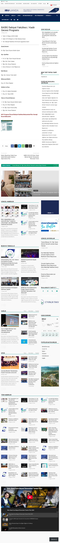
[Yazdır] (30, 146)
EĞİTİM (7, 15)
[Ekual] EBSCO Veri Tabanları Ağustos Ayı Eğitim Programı (13, 474)
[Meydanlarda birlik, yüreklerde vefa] (50, 183)
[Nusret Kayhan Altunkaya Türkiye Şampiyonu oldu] (24, 373)
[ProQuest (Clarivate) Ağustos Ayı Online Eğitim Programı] (4, 457)
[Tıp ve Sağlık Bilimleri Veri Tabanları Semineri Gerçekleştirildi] (10, 320)
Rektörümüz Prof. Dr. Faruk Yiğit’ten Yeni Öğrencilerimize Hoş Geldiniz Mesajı (49, 137)
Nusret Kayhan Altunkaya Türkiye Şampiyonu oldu (32, 373)
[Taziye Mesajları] (18, 19)
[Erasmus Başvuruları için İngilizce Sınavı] (24, 233)
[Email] (26, 146)
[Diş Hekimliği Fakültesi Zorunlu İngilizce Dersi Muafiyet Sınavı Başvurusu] (24, 214)
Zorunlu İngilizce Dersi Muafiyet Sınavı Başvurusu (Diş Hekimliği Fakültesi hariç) (50, 57)
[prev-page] (2, 240)
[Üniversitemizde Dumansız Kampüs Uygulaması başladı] (24, 341)
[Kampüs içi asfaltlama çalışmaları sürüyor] (4, 420)
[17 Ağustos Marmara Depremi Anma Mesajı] (24, 441)
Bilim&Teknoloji (5, 257)
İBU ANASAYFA (34, 3)
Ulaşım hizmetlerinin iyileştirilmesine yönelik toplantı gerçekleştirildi (34, 474)
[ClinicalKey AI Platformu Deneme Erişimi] (4, 448)
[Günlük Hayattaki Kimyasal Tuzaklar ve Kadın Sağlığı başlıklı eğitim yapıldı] (24, 333)
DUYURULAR (5, 19)
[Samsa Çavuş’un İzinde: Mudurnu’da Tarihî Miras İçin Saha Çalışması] (4, 441)
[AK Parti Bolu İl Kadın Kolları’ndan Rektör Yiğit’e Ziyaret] (50, 175)
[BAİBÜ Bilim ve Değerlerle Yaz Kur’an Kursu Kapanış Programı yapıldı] (4, 465)
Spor (3, 353)
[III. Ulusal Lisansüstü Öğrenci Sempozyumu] (44, 465)
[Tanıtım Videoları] (11, 19)
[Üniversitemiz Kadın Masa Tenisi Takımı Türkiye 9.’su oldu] (24, 358)
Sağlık (3, 311)
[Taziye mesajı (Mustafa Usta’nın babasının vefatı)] (24, 465)
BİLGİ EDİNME (19, 3)
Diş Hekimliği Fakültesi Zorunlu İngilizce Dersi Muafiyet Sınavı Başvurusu (49, 50)
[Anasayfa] (2, 15)
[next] (57, 165)
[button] (57, 15)
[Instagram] (48, 291)
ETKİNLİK (48, 15)
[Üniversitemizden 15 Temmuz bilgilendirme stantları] (50, 192)
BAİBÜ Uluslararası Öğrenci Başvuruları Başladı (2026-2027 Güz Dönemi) (50, 144)
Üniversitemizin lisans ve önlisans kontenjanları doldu (13, 429)
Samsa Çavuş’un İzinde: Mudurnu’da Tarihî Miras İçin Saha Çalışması (14, 441)
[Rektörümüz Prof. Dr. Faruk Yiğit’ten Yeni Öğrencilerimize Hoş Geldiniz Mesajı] (24, 429)
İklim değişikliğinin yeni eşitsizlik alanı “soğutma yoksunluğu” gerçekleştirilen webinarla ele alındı (50, 35)
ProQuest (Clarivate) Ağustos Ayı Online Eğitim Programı (13, 457)
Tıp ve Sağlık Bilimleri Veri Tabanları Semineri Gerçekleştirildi (8, 330)
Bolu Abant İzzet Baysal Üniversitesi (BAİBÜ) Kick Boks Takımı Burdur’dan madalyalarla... (34, 381)
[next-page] (5, 240)
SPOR (19, 15)
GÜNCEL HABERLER (7, 201)
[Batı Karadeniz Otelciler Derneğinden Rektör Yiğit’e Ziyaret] (21, 184)
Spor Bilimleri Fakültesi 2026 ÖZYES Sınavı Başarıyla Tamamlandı (53, 420)
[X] (16, 146)
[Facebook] (12, 146)
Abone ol (54, 539)
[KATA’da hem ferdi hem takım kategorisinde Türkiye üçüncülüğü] (24, 366)
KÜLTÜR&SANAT (39, 15)
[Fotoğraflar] (14, 19)
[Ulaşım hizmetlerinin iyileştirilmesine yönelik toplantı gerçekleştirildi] (24, 474)
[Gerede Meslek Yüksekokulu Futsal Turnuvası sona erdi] (10, 362)
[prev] (55, 165)
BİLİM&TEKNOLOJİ (27, 15)
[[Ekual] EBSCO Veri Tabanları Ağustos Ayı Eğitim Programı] (4, 474)
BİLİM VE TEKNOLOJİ (8, 246)
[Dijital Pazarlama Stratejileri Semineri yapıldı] (10, 281)
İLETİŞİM (40, 3)
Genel (44, 191)
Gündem (5, 190)
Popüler (37, 311)
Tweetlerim (44, 76)
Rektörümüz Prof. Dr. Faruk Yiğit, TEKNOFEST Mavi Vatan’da (54, 410)
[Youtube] (57, 291)
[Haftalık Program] (50, 302)
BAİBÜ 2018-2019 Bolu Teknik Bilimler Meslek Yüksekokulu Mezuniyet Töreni (31, 157)
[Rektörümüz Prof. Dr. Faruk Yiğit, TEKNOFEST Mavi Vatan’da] (44, 410)
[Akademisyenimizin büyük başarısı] (30, 253)
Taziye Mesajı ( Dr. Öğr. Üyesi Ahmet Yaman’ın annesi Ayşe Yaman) (49, 43)
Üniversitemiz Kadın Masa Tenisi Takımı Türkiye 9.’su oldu (33, 358)
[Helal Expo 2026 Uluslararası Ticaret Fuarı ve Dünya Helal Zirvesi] (44, 474)
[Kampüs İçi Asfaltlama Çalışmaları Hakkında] (44, 448)
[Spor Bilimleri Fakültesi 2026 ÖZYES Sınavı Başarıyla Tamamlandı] (44, 420)
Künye (44, 3)
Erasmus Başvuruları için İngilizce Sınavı (50, 63)
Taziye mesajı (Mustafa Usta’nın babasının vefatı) (34, 465)
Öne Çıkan (31, 311)
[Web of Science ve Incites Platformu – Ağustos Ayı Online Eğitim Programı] (24, 457)
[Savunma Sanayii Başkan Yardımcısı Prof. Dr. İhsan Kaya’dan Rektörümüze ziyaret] (24, 448)
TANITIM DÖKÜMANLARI (10, 3)
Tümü (25, 311)
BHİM (2, 3)
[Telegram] (19, 146)
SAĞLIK (13, 15)
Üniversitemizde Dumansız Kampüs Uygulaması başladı (33, 341)
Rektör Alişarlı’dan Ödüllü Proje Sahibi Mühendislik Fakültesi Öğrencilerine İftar (9, 157)
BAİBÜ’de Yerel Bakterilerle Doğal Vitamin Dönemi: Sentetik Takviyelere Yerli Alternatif (33, 324)
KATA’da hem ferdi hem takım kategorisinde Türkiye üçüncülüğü (34, 366)
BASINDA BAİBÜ (26, 3)
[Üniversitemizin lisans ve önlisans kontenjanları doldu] (4, 429)
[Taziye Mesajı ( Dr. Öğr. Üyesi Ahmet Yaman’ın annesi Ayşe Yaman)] (24, 207)
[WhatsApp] (23, 146)
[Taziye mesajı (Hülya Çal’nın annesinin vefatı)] (44, 441)
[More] (34, 146)
